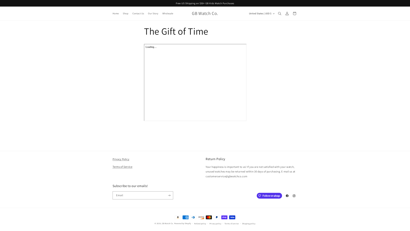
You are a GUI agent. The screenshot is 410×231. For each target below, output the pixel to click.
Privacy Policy (121, 159)
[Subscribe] (169, 195)
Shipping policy (248, 223)
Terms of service (232, 223)
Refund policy (200, 223)
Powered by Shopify (182, 223)
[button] (279, 13)
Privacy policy (215, 223)
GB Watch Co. (168, 223)
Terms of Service (122, 166)
